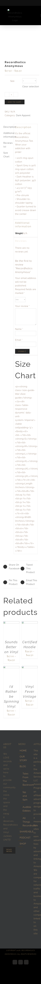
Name (19, 329)
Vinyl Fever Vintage (29, 691)
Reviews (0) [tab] (7, 145)
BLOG (20, 766)
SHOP (20, 843)
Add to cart (14, 102)
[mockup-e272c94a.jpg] (20, 45)
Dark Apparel (23, 115)
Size (12, 81)
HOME (20, 750)
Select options (10, 628)
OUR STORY (20, 758)
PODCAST (20, 837)
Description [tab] (7, 127)
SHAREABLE (20, 831)
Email (19, 340)
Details (12, 631)
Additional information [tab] (7, 135)
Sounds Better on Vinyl (11, 647)
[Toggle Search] (34, 15)
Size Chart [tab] (6, 155)
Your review (22, 306)
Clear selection (30, 86)
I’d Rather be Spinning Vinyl (11, 696)
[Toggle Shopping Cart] (27, 15)
